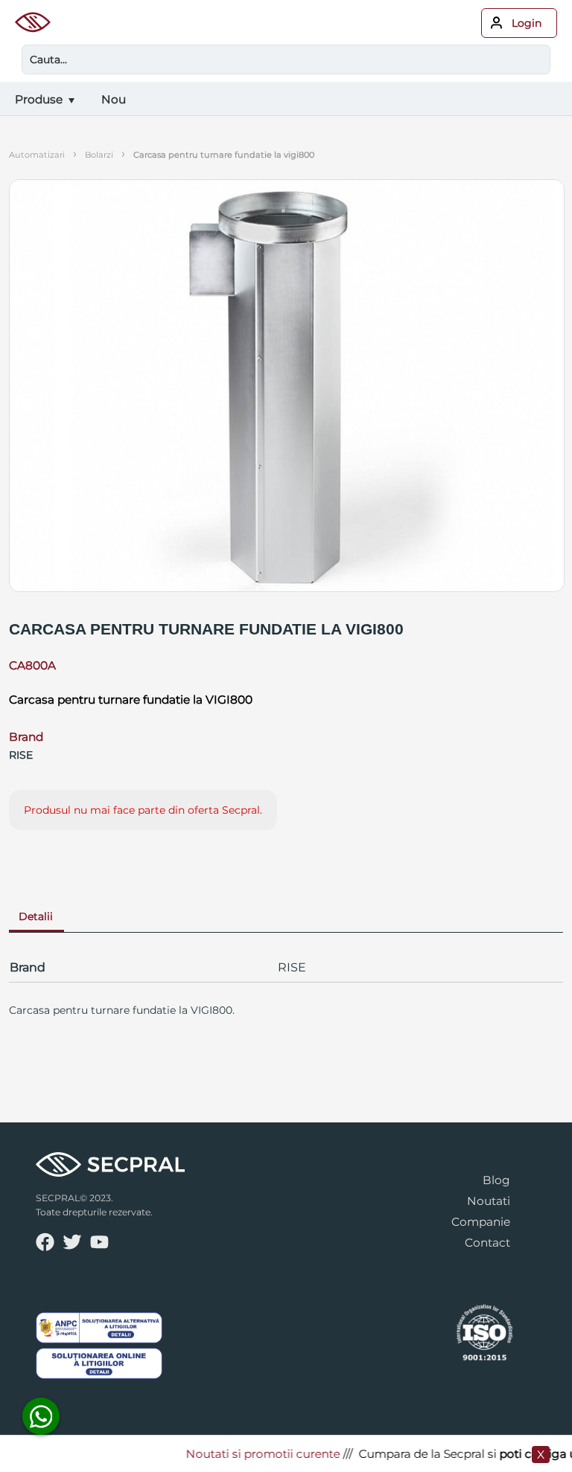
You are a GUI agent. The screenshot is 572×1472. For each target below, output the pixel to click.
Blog (496, 1180)
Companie (480, 1222)
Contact (487, 1242)
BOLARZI (99, 155)
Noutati (488, 1201)
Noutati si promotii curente (253, 1454)
